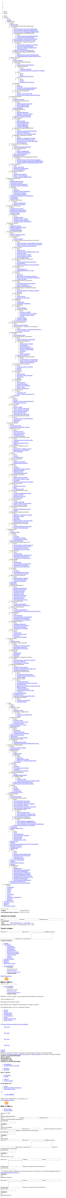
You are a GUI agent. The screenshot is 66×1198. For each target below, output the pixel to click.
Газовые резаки (21, 677)
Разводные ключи (21, 142)
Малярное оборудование (20, 775)
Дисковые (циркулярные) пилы (22, 854)
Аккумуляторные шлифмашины (25, 821)
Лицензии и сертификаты (14, 897)
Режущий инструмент (20, 486)
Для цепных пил (21, 392)
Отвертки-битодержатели (21, 473)
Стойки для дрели (22, 279)
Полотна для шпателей (23, 331)
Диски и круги (21, 250)
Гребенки (16, 441)
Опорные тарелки (22, 318)
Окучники (23, 351)
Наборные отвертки (19, 470)
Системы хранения (19, 502)
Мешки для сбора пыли (23, 297)
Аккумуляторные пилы (20, 634)
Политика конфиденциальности (12, 1087)
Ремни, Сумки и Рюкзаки (21, 175)
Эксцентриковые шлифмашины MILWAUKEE (29, 162)
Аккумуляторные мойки (20, 579)
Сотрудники (10, 894)
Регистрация (8, 976)
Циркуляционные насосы (21, 599)
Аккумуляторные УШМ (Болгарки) (26, 822)
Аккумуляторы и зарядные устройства (27, 44)
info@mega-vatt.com (8, 1100)
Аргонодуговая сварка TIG (21, 670)
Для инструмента (18, 239)
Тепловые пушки (18, 217)
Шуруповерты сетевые (20, 839)
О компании (10, 887)
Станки (12, 706)
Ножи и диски (21, 387)
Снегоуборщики (18, 615)
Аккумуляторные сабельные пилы (26, 815)
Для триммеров (21, 382)
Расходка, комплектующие (17, 234)
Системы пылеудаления (20, 320)
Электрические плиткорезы (21, 733)
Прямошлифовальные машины (22, 874)
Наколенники (17, 420)
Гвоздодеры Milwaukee (23, 132)
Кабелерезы (17, 519)
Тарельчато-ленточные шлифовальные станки (26, 743)
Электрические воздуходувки (22, 549)
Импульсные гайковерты (20, 154)
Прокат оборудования (13, 953)
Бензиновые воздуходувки (21, 548)
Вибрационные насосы (20, 589)
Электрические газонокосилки (22, 558)
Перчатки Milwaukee (19, 170)
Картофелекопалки (25, 346)
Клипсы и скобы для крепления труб (24, 401)
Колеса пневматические (26, 348)
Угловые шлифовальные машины (23, 875)
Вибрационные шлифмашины (22, 870)
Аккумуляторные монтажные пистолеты (25, 806)
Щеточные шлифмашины (21, 878)
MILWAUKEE (14, 24)
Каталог (9, 20)
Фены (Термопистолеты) (17, 862)
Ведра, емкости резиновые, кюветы (20, 427)
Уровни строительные (20, 203)
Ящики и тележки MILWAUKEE (23, 177)
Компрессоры (17, 653)
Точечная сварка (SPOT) (23, 700)
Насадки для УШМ (25, 312)
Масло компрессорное (20, 412)
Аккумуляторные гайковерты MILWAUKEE (26, 30)
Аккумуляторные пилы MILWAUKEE (27, 36)
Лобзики (12, 842)
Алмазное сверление (25, 69)
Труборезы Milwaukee (23, 126)
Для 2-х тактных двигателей (21, 408)
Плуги (22, 352)
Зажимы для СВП (18, 494)
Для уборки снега (18, 457)
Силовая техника (15, 641)
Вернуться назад (36, 1054)
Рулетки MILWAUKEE (23, 105)
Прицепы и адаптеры (22, 355)
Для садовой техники (19, 335)
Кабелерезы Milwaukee (23, 122)
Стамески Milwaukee (22, 125)
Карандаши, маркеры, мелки (21, 479)
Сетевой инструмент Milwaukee (22, 147)
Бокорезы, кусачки (19, 516)
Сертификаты (11, 949)
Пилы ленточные (15, 726)
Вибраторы (20, 757)
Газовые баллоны (21, 684)
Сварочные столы (18, 434)
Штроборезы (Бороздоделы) (18, 881)
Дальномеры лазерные (16, 182)
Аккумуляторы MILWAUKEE (25, 46)
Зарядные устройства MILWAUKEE (27, 47)
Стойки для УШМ (22, 319)
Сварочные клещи (22, 701)
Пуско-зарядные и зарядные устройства (24, 660)
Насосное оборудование (20, 588)
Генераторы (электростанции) (22, 645)
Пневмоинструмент (15, 226)
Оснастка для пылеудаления (24, 93)
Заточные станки (18, 720)
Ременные (16, 655)
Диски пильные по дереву (24, 254)
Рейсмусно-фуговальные (17, 734)
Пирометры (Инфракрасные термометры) (21, 195)
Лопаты (16, 456)
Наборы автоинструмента (21, 463)
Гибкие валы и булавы (23, 759)
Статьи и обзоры (8, 1080)
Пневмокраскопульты (16, 230)
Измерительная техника (16, 181)
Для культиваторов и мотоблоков (26, 339)
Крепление (20, 86)
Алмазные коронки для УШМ (28, 313)
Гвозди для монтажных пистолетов (26, 246)
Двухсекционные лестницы (21, 768)
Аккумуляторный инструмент (22, 801)
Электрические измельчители (22, 605)
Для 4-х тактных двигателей (21, 410)
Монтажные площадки (20, 402)
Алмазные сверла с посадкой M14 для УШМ (32, 70)
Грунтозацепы (24, 345)
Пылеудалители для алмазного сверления (28, 277)
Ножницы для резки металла (25, 113)
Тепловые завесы (15, 213)
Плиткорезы (17, 730)
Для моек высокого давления (25, 366)
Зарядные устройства (19, 661)
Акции (9, 891)
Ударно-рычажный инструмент (22, 509)
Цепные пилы (17, 632)
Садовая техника (15, 532)
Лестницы (16, 766)
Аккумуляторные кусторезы (21, 572)
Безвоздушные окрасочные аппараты (24, 783)
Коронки (19, 292)
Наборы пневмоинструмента (18, 227)
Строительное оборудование (18, 747)
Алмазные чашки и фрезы (27, 315)
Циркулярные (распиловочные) (19, 737)
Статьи (9, 890)
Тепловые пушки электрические (22, 221)
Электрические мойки (20, 581)
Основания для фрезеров (23, 303)
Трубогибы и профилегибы (24, 714)
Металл (22, 80)
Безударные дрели (18, 834)
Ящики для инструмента (20, 504)
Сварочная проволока (23, 688)
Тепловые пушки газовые (21, 218)
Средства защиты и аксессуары (25, 690)
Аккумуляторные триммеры (21, 625)
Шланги (19, 369)
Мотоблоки (13, 582)
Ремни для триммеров (23, 388)
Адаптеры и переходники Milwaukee (27, 88)
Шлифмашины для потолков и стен (23, 877)
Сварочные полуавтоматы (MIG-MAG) (24, 696)
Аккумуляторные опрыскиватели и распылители (27, 611)
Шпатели (16, 444)
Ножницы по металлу (16, 845)
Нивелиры (16, 190)
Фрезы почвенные (25, 354)
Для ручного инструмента (21, 325)
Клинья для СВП (18, 497)
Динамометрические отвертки (22, 469)
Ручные (19, 716)
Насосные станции (19, 594)
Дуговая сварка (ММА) (20, 693)
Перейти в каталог (24, 1054)
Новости (9, 888)
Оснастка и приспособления (24, 375)
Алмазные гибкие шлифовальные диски (28, 251)
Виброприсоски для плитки (21, 450)
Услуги (9, 893)
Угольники (17, 480)
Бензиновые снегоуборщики (21, 618)
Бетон (21, 75)
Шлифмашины (18, 868)
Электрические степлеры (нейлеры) (20, 883)
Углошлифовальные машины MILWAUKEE (29, 56)
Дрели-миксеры (18, 837)
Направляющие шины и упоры (25, 270)
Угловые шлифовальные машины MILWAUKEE (30, 161)
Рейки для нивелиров (23, 285)
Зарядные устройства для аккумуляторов (28, 264)
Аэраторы (16, 536)
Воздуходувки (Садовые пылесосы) (23, 545)
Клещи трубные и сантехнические (23, 520)
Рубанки (12, 861)
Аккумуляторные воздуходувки (22, 546)
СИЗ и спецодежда (19, 167)
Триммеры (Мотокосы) (20, 624)
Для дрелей (20, 274)
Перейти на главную (12, 1054)
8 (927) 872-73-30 (13, 971)
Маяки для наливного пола (21, 443)
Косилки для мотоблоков (27, 349)
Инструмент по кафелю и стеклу (22, 448)
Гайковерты (13, 826)
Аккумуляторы (21, 263)
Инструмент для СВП (20, 496)
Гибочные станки (18, 710)
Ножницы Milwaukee (22, 112)
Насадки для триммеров (23, 385)
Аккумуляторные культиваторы (22, 563)
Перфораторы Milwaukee (23, 152)
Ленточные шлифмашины (21, 871)
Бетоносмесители (15, 749)
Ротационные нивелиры (20, 194)
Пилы (15, 852)
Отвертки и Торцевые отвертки (22, 116)
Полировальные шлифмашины (22, 873)
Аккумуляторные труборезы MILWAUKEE (25, 39)
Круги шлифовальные (23, 257)
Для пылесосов (21, 296)
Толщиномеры (14, 198)
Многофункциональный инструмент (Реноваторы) (24, 844)
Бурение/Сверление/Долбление (25, 65)
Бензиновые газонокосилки (21, 556)
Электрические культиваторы (22, 566)
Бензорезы (16, 789)
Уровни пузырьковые (19, 204)
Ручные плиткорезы (19, 732)
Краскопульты (14, 841)
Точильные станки (19, 723)
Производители (11, 950)
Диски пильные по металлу (24, 256)
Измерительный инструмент (24, 103)
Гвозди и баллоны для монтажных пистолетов (29, 243)
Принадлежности (18, 60)
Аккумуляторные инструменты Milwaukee (25, 29)
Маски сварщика (21, 687)
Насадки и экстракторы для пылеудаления (28, 95)
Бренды (9, 896)
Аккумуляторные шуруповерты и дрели (24, 40)
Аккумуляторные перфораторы (22, 808)
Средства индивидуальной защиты (23, 418)
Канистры (16, 395)
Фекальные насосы (19, 598)
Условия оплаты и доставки (11, 1065)
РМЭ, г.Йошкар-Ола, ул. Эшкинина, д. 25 (21, 923)
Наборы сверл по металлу (27, 82)
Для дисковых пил (22, 269)
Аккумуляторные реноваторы (22, 816)
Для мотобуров (21, 374)
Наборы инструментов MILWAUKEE (24, 50)
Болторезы (16, 517)
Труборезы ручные (19, 489)
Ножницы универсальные (24, 115)
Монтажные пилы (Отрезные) (22, 855)
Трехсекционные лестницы (21, 770)
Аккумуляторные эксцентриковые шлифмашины (30, 824)
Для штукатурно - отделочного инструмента (29, 329)
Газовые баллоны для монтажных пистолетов (29, 244)
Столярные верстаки (19, 435)
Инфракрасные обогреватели (18, 210)
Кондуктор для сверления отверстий (27, 276)
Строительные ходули (16, 792)
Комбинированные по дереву (18, 724)
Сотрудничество (11, 954)
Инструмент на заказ (9, 906)
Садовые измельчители (20, 604)
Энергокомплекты (22, 49)
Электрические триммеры (21, 628)
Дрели (15, 832)
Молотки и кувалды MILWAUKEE (26, 134)
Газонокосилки (18, 553)
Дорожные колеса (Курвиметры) (19, 185)
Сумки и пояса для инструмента (22, 503)
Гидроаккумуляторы (19, 591)
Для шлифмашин (21, 308)
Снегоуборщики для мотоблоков (29, 359)
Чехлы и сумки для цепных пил (25, 394)
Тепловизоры (14, 197)
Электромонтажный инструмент (22, 526)
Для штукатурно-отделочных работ (23, 440)
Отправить (3, 1124)
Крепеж (16, 400)
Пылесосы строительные (17, 860)
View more (6, 1027)
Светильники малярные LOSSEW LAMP (28, 780)
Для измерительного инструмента (26, 283)
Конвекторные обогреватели (18, 211)
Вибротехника (17, 753)
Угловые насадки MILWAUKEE (25, 89)
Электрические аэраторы (20, 539)
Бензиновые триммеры (20, 627)
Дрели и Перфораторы (23, 151)
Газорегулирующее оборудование (26, 676)
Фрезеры (12, 864)
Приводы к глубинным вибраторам (26, 760)
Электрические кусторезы (21, 573)
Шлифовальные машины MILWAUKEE (28, 55)
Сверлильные (14, 736)
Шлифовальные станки (20, 742)
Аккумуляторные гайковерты (22, 802)
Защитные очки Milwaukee (21, 168)
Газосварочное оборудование (25, 674)
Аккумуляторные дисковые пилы (26, 814)
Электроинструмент (15, 796)
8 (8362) (8, 966)
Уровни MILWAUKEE (23, 106)
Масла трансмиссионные (20, 411)
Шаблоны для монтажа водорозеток (23, 481)
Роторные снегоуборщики (27, 362)
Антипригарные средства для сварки (27, 683)
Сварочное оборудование (20, 667)
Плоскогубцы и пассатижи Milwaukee (27, 141)
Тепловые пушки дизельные (21, 220)
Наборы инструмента (19, 461)
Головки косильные (22, 384)
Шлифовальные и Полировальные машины (29, 159)
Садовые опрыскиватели (20, 609)
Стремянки (17, 769)
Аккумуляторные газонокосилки (22, 555)
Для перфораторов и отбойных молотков (28, 290)
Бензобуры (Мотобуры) (16, 540)
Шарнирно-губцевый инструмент (26, 138)
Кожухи (22, 316)
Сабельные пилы (18, 857)
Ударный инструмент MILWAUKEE (27, 131)
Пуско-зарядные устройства (21, 663)
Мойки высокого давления (21, 578)
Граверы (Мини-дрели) (16, 828)
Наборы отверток (18, 471)
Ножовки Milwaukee (22, 124)
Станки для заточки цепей (21, 722)
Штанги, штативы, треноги (24, 286)
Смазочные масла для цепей (21, 414)
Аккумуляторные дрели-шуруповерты (24, 803)
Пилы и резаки (21, 121)
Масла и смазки (18, 407)
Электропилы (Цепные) (20, 637)
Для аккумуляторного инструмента (26, 262)
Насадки (19, 368)
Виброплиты (17, 762)
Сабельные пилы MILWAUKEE (25, 37)
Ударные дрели (18, 838)
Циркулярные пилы (19, 155)
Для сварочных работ (22, 681)
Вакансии (9, 900)
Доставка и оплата (9, 901)
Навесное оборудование (26, 343)
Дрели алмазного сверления (21, 835)
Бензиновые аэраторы (20, 538)
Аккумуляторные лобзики (21, 805)
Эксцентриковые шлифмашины (22, 880)
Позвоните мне (5, 921)
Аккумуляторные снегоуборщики (23, 617)
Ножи (15, 487)
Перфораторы (14, 848)
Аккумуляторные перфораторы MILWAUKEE (26, 32)
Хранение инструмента (20, 174)
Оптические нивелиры (20, 193)
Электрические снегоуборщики (22, 619)
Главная (6, 943)
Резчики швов (17, 791)
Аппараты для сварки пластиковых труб (25, 668)
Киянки (16, 510)
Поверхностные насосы (20, 595)
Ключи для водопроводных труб (26, 139)
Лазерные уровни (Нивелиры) (22, 191)
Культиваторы (17, 562)
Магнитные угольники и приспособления (28, 686)
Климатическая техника (17, 208)
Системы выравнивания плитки (22, 493)
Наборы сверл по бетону (26, 76)
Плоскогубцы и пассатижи (21, 522)
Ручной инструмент (19, 99)
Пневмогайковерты (15, 228)
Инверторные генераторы (21, 648)
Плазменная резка (18, 694)
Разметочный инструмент (21, 477)
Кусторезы (16, 571)
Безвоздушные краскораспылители (23, 782)
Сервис (9, 956)
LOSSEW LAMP (21, 779)
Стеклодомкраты (18, 451)
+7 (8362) (9, 1094)
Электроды (20, 691)
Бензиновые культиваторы (21, 565)
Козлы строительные (19, 433)
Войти (2, 976)
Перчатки (16, 421)
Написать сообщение (6, 940)
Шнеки (19, 378)
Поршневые (17, 654)
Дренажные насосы (19, 592)
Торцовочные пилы (19, 858)
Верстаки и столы (18, 431)
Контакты (9, 898)
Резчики (16, 788)
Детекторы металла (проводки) (18, 184)
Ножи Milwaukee (18, 108)
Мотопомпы (13, 584)
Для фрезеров (20, 302)
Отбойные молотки (15, 847)
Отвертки (16, 467)
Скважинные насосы (19, 596)
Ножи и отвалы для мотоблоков (28, 361)
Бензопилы (17, 635)
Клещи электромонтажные (21, 527)
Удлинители (20, 377)
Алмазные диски (21, 253)
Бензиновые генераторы (20, 647)
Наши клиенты (11, 947)
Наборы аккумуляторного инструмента (24, 825)
